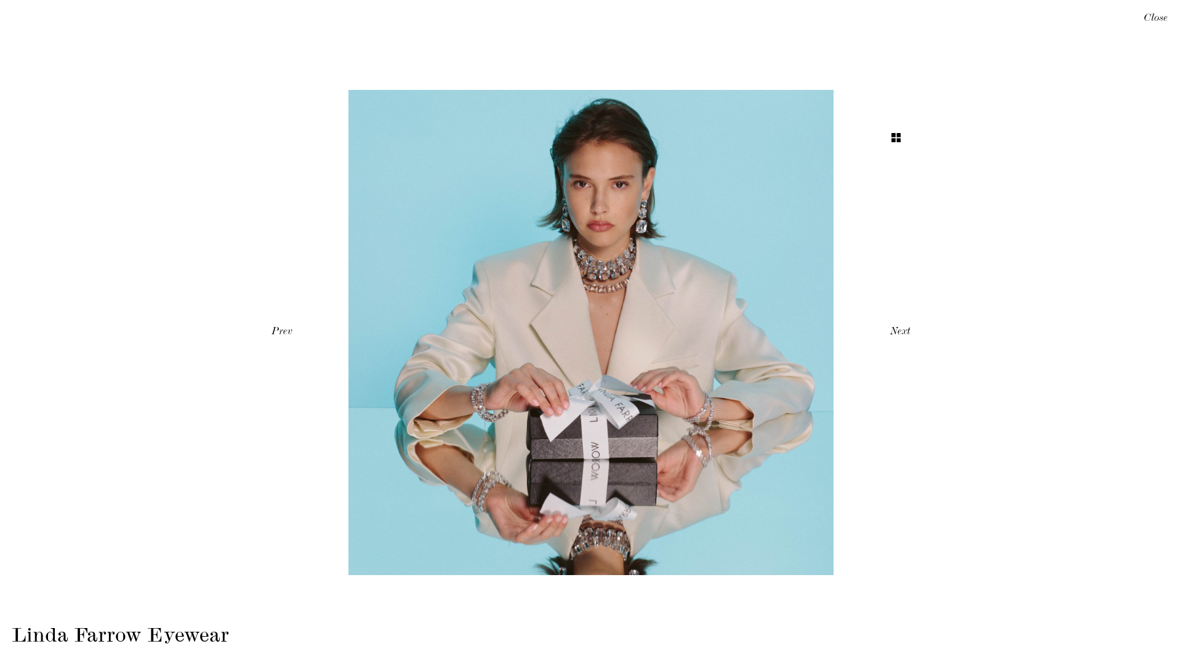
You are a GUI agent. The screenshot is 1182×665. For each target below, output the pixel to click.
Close (1156, 19)
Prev (281, 332)
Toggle (896, 137)
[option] (591, 332)
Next (900, 332)
